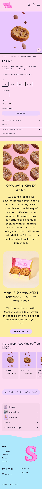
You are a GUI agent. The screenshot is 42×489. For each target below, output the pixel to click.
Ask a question (8, 134)
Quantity (6, 91)
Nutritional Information (12, 129)
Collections (13, 56)
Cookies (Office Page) (28, 56)
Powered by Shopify (10, 484)
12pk (29, 84)
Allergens (6, 125)
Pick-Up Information (11, 120)
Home (4, 56)
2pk (5, 84)
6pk (21, 84)
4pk (13, 84)
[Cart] (33, 4)
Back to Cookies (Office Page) (22, 392)
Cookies (5, 455)
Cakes (4, 458)
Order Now (19, 332)
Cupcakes (6, 451)
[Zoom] (39, 50)
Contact (5, 461)
